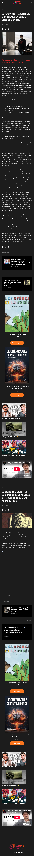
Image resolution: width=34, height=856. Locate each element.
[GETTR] (16, 852)
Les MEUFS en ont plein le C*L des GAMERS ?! (13, 455)
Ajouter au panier (17, 343)
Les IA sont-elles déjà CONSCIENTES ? (11, 418)
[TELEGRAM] (14, 852)
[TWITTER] (12, 852)
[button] (2, 2)
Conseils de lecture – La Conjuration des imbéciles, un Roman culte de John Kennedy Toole (13, 283)
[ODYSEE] (22, 852)
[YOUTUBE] (19, 852)
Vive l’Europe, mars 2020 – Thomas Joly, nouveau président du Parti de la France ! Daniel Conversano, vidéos (20, 262)
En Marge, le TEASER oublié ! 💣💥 (10, 437)
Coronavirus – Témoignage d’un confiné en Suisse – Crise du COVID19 (20, 609)
